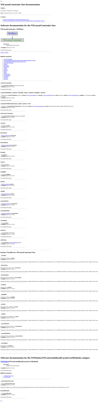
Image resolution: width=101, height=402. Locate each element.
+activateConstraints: (7, 59)
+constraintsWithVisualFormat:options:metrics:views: (14, 61)
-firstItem (5, 67)
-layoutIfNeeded (6, 377)
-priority (5, 71)
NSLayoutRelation (47, 95)
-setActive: (5, 77)
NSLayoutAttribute (31, 95)
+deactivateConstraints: (8, 62)
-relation (5, 72)
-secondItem (6, 76)
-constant (5, 64)
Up (1, 1)
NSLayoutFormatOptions (38, 106)
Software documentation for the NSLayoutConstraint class (16, 19)
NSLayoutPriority (5, 184)
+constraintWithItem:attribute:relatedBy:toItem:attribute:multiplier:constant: (19, 60)
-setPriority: (5, 79)
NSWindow (5, 361)
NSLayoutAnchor (5, 135)
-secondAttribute (7, 75)
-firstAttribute (6, 66)
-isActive (5, 69)
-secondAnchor (6, 74)
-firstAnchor (6, 65)
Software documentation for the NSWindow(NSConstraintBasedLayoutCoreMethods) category (24, 20)
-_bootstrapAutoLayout (8, 375)
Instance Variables (4, 52)
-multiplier (5, 70)
